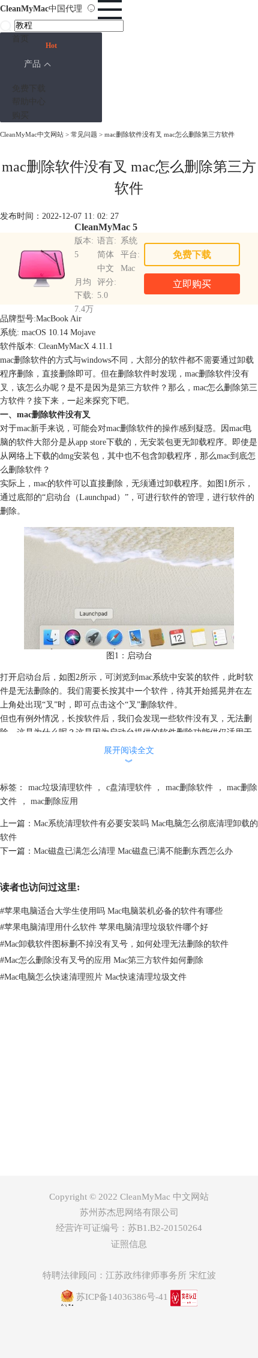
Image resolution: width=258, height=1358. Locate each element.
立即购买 (192, 284)
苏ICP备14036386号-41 (122, 1297)
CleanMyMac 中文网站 (164, 1197)
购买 (20, 115)
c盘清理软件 (129, 787)
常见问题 (84, 134)
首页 (20, 38)
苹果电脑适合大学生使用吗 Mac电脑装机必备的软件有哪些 (111, 911)
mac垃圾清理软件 (60, 787)
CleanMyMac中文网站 (32, 134)
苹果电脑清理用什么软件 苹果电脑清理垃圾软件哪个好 (104, 927)
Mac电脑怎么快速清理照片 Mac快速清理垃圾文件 (93, 976)
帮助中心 (29, 101)
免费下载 (29, 88)
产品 (32, 63)
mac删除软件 (189, 787)
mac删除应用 (54, 801)
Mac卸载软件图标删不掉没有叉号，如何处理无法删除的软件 (114, 944)
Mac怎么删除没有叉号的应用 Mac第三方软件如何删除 (101, 960)
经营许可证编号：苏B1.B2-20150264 (129, 1228)
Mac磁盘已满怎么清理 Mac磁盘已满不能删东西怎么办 (133, 851)
